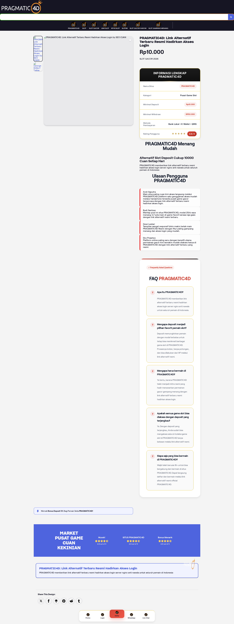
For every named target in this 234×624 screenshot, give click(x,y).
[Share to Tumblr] (79, 601)
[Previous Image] (46, 81)
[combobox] (114, 17)
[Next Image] (131, 81)
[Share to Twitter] (41, 601)
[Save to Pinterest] (64, 601)
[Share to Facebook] (48, 601)
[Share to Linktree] (56, 601)
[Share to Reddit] (71, 601)
